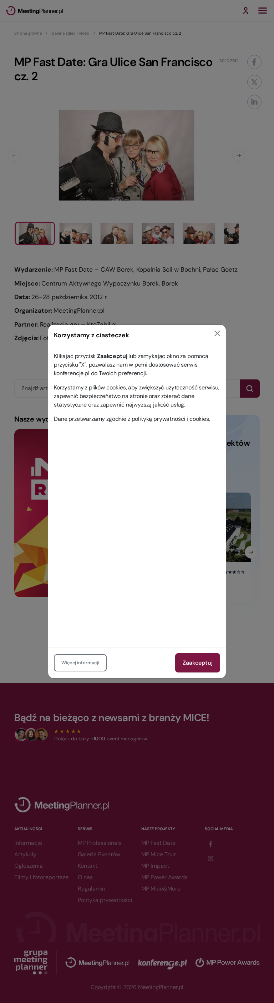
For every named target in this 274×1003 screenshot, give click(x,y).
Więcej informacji (80, 663)
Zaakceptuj (198, 662)
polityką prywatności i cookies (170, 419)
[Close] (217, 333)
